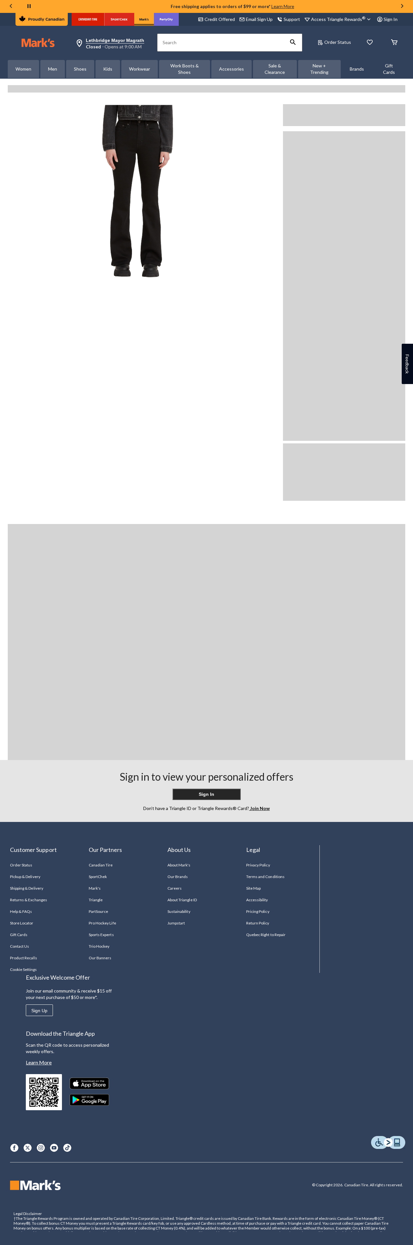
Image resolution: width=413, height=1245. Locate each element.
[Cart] (394, 42)
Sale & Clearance (275, 69)
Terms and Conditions (265, 876)
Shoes (80, 69)
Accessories (231, 69)
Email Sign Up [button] (259, 19)
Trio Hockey (99, 946)
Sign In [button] (391, 19)
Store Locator (22, 923)
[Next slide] (402, 6)
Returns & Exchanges (28, 899)
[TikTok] (67, 1148)
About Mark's (178, 865)
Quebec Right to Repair (266, 934)
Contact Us (19, 946)
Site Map (253, 888)
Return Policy (257, 923)
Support (292, 19)
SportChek (98, 876)
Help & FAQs (21, 911)
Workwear (139, 69)
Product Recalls (23, 957)
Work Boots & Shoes (184, 69)
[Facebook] (14, 1148)
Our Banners (100, 957)
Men (52, 69)
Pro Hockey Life (102, 923)
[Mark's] (144, 19)
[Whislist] (370, 42)
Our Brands (177, 876)
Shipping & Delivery (26, 888)
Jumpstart (176, 923)
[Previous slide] (11, 6)
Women (23, 69)
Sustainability (178, 911)
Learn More (282, 6)
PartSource (98, 911)
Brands (357, 69)
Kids (107, 69)
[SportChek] (119, 19)
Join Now (259, 808)
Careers (174, 888)
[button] (293, 42)
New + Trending (319, 69)
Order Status (337, 42)
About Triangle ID (182, 899)
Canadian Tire (101, 865)
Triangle (96, 899)
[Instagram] (41, 1148)
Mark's (95, 888)
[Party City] (166, 19)
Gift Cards (389, 69)
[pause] (29, 6)
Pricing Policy (257, 911)
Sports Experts (101, 934)
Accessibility (257, 899)
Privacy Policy (258, 865)
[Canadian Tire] (88, 19)
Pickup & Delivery (25, 876)
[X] (28, 1148)
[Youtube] (54, 1148)
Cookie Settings (23, 969)
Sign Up (39, 1010)
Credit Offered (220, 19)
